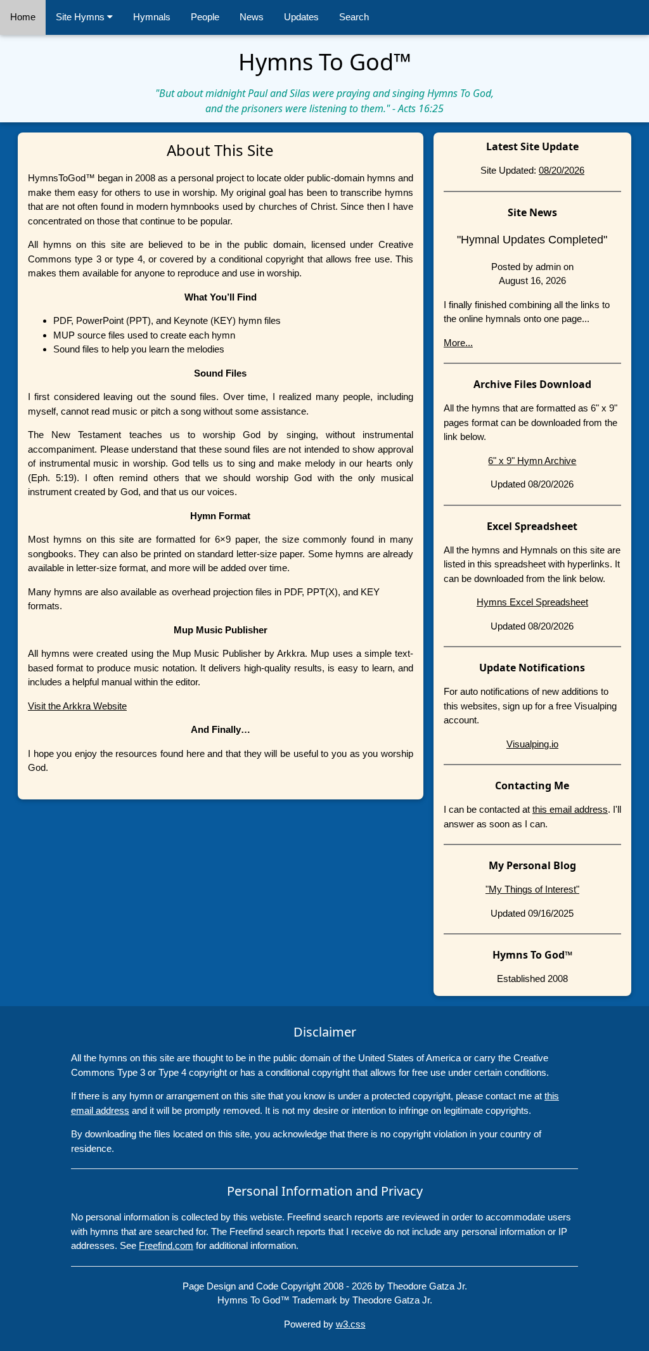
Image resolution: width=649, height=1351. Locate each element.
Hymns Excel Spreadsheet (532, 602)
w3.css (351, 1324)
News (252, 16)
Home (22, 16)
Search (354, 16)
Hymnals (151, 16)
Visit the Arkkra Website (77, 706)
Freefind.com (166, 1245)
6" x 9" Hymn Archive (532, 460)
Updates (301, 16)
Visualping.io (532, 744)
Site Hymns (81, 16)
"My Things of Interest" (532, 889)
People (205, 16)
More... (458, 342)
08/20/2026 (561, 170)
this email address (570, 809)
